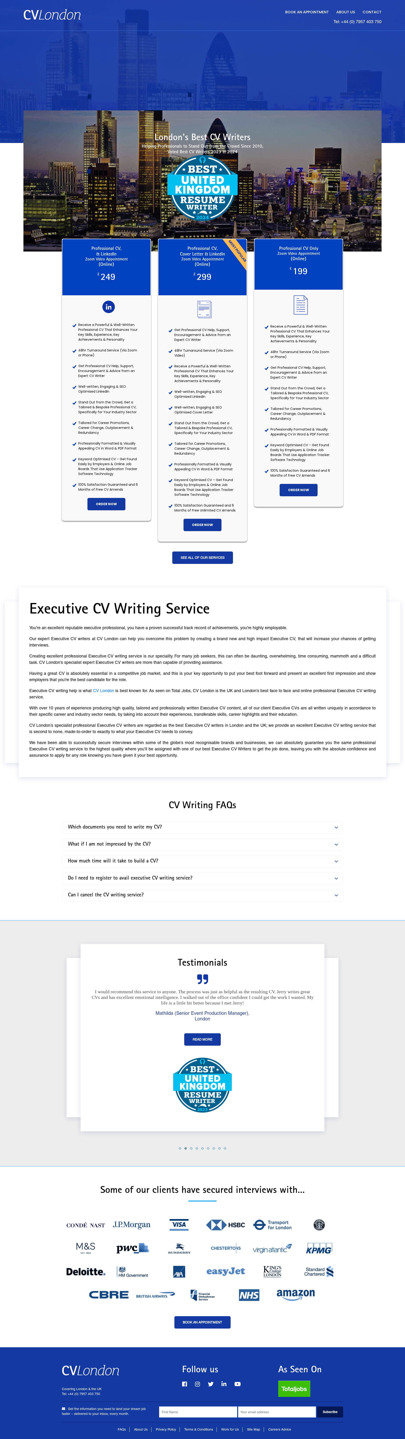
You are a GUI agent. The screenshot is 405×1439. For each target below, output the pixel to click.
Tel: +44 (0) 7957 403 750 (358, 21)
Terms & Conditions (198, 1429)
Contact (372, 12)
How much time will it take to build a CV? (113, 861)
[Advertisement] (202, 66)
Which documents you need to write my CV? (115, 827)
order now (106, 504)
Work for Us (230, 1429)
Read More (202, 1050)
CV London (103, 690)
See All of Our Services (203, 557)
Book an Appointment (307, 12)
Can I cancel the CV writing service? (106, 895)
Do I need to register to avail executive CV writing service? (130, 878)
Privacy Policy (166, 1429)
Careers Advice (279, 1429)
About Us (345, 12)
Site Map (253, 1429)
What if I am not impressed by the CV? (109, 844)
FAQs (122, 1429)
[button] (180, 1148)
